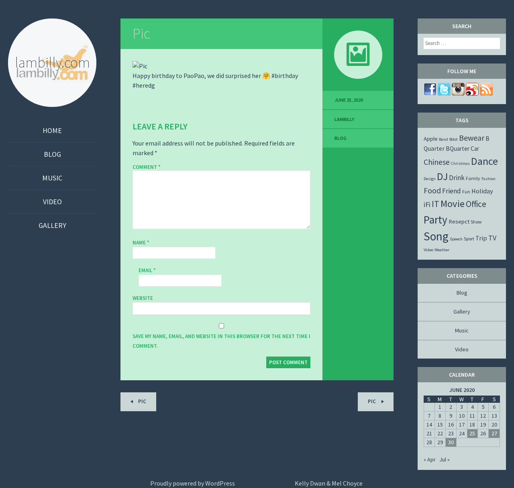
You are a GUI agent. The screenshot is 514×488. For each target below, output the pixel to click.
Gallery (52, 225)
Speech (456, 239)
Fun (466, 192)
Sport (469, 239)
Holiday (482, 191)
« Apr (430, 459)
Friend (451, 191)
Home (52, 130)
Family (473, 178)
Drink (457, 177)
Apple (431, 138)
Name (141, 242)
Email (147, 270)
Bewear (471, 138)
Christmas (460, 163)
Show (476, 222)
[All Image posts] (358, 55)
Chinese (437, 162)
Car (475, 148)
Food (432, 190)
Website (143, 298)
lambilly (344, 119)
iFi (427, 204)
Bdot (453, 139)
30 (451, 442)
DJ (442, 176)
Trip (481, 238)
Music (52, 177)
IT (435, 203)
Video (52, 201)
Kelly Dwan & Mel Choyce (329, 483)
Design (430, 178)
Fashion (488, 178)
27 (494, 433)
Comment (147, 167)
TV (492, 237)
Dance (484, 161)
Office (476, 204)
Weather (441, 249)
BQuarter (457, 148)
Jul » (444, 459)
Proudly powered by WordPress (192, 483)
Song (436, 236)
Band (443, 139)
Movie (453, 203)
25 (472, 433)
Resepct (459, 221)
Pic (141, 34)
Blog (52, 154)
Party (435, 219)
